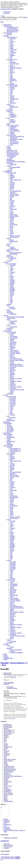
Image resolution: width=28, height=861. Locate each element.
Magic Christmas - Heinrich (17, 365)
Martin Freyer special (12, 31)
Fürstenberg (7, 421)
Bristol (11, 178)
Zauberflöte (13, 102)
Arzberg (6, 395)
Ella (11, 199)
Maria (11, 77)
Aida (11, 40)
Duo (11, 58)
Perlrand (12, 223)
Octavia (12, 220)
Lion (11, 210)
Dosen (8, 123)
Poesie (11, 226)
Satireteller (12, 128)
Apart (11, 174)
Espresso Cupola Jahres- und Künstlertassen (17, 137)
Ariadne (12, 269)
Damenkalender (11, 160)
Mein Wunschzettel (8, 845)
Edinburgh (12, 192)
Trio (11, 297)
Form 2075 (12, 402)
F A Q (5, 826)
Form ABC (12, 265)
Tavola (11, 231)
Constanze (12, 272)
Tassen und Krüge (11, 135)
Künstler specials (8, 26)
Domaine (12, 186)
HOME (5, 659)
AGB (5, 823)
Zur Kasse (24, 17)
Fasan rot (12, 602)
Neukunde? (6, 13)
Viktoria (12, 233)
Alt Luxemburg (14, 337)
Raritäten (12, 133)
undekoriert (13, 121)
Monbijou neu (13, 80)
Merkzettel (6, 684)
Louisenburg (13, 641)
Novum (12, 219)
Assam (11, 44)
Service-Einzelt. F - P (12, 59)
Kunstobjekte (10, 109)
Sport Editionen (14, 254)
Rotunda (12, 291)
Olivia (11, 221)
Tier (11, 108)
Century (12, 51)
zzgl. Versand (10, 675)
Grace (11, 65)
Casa (11, 270)
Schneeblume (13, 115)
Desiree (12, 185)
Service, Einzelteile (11, 332)
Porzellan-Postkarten (15, 167)
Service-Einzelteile (11, 172)
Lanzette (12, 287)
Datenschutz (7, 820)
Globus (12, 205)
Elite (11, 198)
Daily (11, 412)
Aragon (12, 340)
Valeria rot (12, 385)
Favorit (11, 202)
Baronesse (12, 177)
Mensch (12, 105)
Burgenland (13, 347)
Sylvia (11, 230)
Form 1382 (12, 399)
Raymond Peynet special (13, 30)
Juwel (11, 207)
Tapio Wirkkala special (12, 27)
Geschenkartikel (11, 420)
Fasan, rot (12, 354)
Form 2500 (12, 405)
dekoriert (12, 119)
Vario (11, 300)
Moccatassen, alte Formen (16, 139)
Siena (11, 90)
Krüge (11, 144)
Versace (12, 97)
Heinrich (6, 315)
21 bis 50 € (9, 426)
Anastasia (12, 41)
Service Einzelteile (11, 396)
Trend (11, 296)
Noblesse (12, 217)
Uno (11, 94)
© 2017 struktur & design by (10, 858)
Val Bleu (12, 382)
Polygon (12, 83)
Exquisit (12, 276)
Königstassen (13, 140)
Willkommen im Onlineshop (11, 837)
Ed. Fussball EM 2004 (15, 472)
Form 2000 (12, 38)
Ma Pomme (13, 367)
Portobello (12, 374)
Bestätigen (15, 9)
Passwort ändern (8, 846)
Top (2, 859)
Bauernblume (13, 342)
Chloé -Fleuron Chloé (15, 461)
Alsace (11, 335)
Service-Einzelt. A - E (12, 37)
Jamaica (12, 363)
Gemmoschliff (13, 321)
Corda (11, 273)
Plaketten (6, 656)
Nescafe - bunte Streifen (16, 649)
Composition (13, 52)
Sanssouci (12, 89)
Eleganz (12, 196)
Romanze (12, 87)
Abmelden (6, 848)
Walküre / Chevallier (15, 235)
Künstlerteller (13, 126)
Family (11, 277)
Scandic (12, 293)
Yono (11, 101)
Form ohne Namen (14, 63)
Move (11, 413)
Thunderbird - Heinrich (15, 381)
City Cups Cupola (14, 142)
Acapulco (12, 333)
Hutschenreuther (8, 171)
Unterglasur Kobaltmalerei (16, 652)
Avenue (12, 45)
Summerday (13, 388)
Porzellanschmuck (11, 156)
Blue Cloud (13, 344)
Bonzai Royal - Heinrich (16, 378)
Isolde (11, 70)
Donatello (12, 55)
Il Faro (11, 69)
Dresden (12, 188)
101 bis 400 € (10, 428)
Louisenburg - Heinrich (15, 364)
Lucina (11, 213)
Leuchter (9, 149)
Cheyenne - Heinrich (15, 353)
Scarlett (12, 379)
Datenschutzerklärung (6, 9)
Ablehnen (21, 9)
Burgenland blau (14, 595)
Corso (11, 407)
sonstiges (12, 132)
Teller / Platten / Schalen (13, 125)
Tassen (8, 251)
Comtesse (12, 182)
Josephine (12, 72)
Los (16, 18)
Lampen (9, 147)
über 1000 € (10, 431)
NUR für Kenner (8, 33)
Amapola (12, 339)
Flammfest (12, 282)
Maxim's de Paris (14, 216)
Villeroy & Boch (8, 330)
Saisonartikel (10, 163)
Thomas (6, 262)
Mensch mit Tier (14, 107)
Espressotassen (7, 24)
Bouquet (12, 346)
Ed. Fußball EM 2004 (15, 191)
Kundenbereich (5, 840)
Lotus (11, 76)
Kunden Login (7, 11)
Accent (11, 266)
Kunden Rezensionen (12, 688)
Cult (11, 410)
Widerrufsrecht (7, 824)
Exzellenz (12, 200)
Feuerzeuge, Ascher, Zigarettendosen (16, 161)
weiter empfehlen (5, 854)
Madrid (12, 647)
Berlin (11, 47)
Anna (11, 42)
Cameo (11, 349)
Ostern (11, 259)
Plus (11, 82)
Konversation (13, 209)
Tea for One (13, 398)
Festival (12, 279)
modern (12, 157)
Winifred (12, 100)
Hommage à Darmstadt (15, 68)
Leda (11, 75)
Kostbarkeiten (7, 433)
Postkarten (9, 158)
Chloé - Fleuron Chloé (15, 179)
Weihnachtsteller (14, 129)
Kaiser (5, 654)
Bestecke (6, 644)
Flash (11, 61)
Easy (11, 189)
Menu (2, 22)
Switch (11, 392)
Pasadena (12, 372)
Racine (11, 227)
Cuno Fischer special (12, 28)
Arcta (11, 268)
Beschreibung (10, 686)
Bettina (11, 48)
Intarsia (12, 371)
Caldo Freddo (13, 49)
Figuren (9, 104)
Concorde (12, 184)
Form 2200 (12, 403)
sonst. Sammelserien (15, 130)
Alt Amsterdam (13, 336)
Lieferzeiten (7, 827)
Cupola (12, 54)
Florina (11, 356)
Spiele (11, 168)
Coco (11, 181)
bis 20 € (9, 424)
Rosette (12, 377)
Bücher (5, 655)
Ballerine (12, 175)
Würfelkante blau (14, 98)
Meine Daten (7, 844)
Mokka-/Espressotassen (15, 252)
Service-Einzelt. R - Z (12, 84)
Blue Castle (13, 343)
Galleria (12, 203)
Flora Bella (12, 357)
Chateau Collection (14, 351)
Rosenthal (9, 34)
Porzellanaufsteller (8, 658)
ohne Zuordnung (14, 237)
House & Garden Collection (17, 360)
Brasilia (12, 406)
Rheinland (12, 290)
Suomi (11, 91)
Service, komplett (8, 434)
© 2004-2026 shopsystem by (10, 857)
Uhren (8, 146)
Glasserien (9, 111)
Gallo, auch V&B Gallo (16, 358)
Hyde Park (12, 206)
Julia (11, 73)
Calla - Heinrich (14, 350)
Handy (11, 112)
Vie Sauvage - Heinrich (15, 386)
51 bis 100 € (10, 427)
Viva (11, 234)
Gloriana (12, 283)
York (11, 302)
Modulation (13, 79)
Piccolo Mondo (14, 224)
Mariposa (12, 368)
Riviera (12, 375)
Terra (11, 93)
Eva (11, 275)
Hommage (12, 66)
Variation (12, 96)
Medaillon (12, 289)
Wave (11, 301)
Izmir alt (12, 361)
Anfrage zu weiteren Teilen (9, 718)
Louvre (12, 212)
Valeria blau (13, 384)
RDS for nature (14, 86)
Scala (11, 228)
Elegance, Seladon (14, 195)
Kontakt (6, 819)
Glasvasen (12, 122)
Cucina (11, 409)
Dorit (11, 56)
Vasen (8, 118)
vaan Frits (9, 170)
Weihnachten (13, 164)
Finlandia (12, 280)
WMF (8, 645)
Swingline (12, 414)
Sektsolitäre (13, 116)
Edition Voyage (14, 193)
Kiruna (11, 286)
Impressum (6, 822)
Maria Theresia (13, 214)
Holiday (12, 284)
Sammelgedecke (14, 143)
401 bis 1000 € (10, 430)
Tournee (12, 294)
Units (11, 298)
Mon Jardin (13, 370)
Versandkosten (7, 829)
